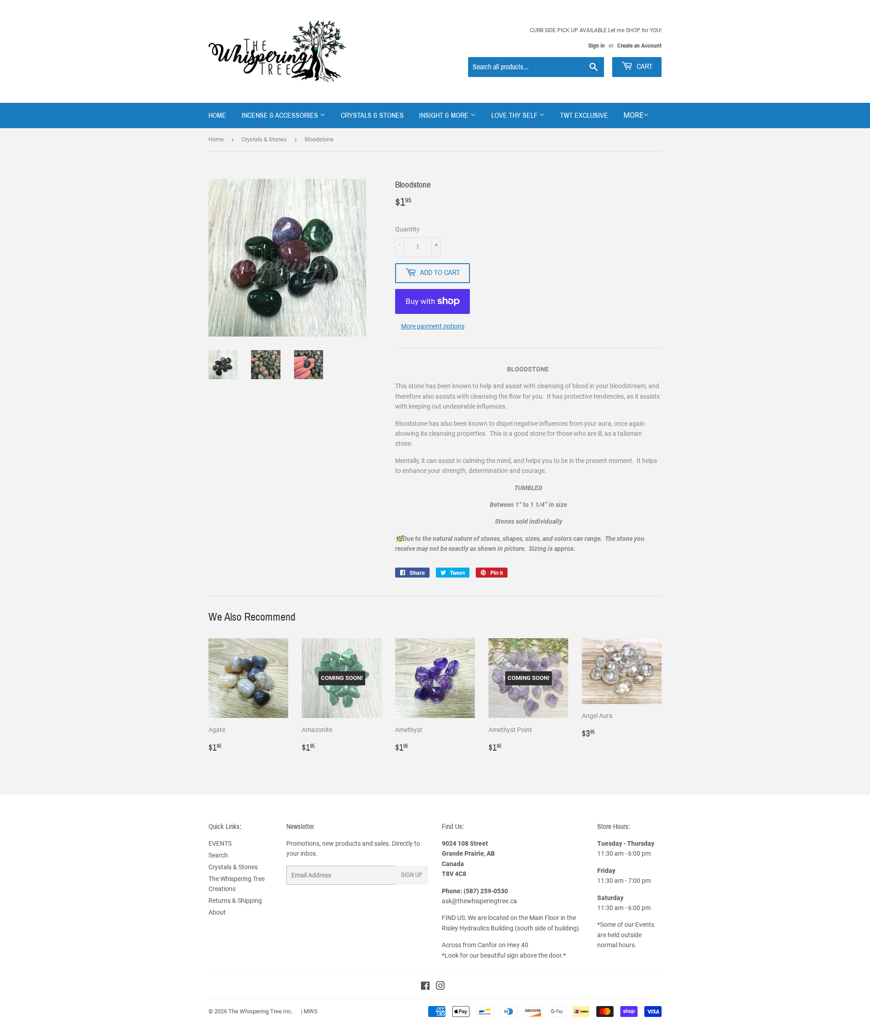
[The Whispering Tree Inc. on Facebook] (425, 987)
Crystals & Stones (372, 115)
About (217, 912)
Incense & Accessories (281, 115)
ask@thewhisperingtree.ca (479, 901)
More (633, 115)
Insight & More (444, 115)
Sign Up (411, 875)
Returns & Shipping (235, 900)
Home (217, 115)
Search (218, 855)
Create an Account (639, 46)
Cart (643, 66)
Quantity (407, 229)
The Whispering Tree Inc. (260, 1011)
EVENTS (220, 843)
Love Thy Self (515, 115)
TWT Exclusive (584, 115)
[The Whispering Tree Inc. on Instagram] (440, 987)
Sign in (596, 46)
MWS (311, 1011)
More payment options (432, 326)
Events (644, 924)
